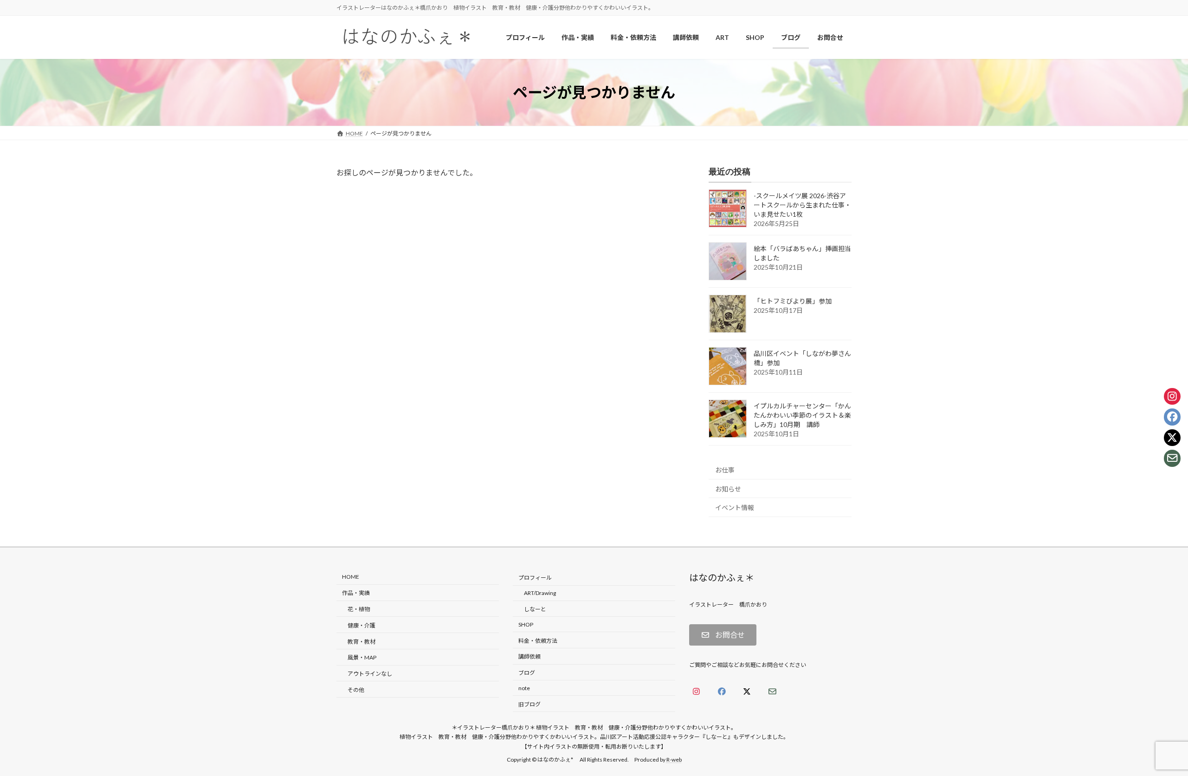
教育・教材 (361, 641)
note (524, 688)
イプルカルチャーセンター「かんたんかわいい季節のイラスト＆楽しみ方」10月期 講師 (802, 415)
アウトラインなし (370, 673)
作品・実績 (356, 593)
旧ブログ (529, 704)
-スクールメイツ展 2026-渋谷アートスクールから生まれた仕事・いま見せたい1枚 (802, 205)
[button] (722, 635)
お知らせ (728, 489)
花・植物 (359, 609)
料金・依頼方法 (537, 640)
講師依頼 (529, 656)
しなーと (535, 609)
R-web (674, 760)
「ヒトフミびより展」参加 (793, 301)
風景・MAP (362, 657)
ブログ (526, 672)
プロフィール (535, 578)
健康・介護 (361, 625)
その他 (356, 689)
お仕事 (725, 470)
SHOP (525, 624)
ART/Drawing (540, 593)
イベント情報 (734, 508)
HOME (350, 577)
